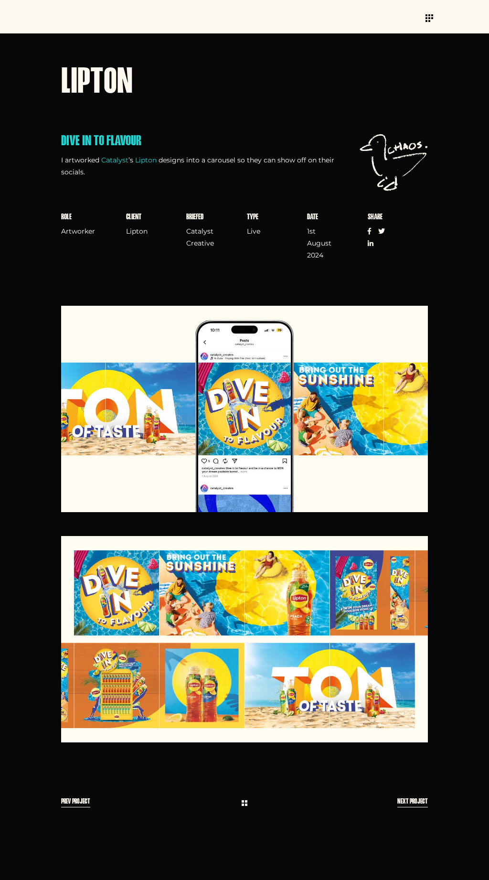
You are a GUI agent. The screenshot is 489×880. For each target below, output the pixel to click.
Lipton (146, 160)
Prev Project (75, 801)
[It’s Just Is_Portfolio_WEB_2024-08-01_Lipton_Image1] (244, 409)
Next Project (412, 801)
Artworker (78, 231)
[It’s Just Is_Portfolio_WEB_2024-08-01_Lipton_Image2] (244, 639)
